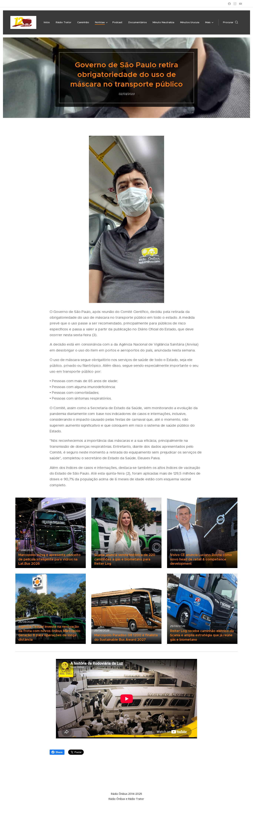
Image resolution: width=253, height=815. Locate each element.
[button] (230, 22)
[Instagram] (235, 4)
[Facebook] (229, 4)
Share (59, 752)
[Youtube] (240, 4)
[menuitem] (48, 22)
